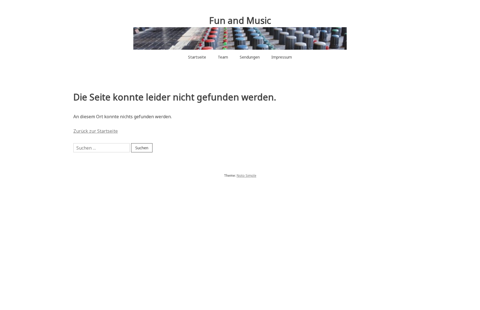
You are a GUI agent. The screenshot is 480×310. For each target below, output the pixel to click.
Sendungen (250, 57)
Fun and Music (240, 20)
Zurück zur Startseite (95, 131)
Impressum (281, 57)
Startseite (197, 57)
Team (223, 57)
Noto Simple (246, 175)
